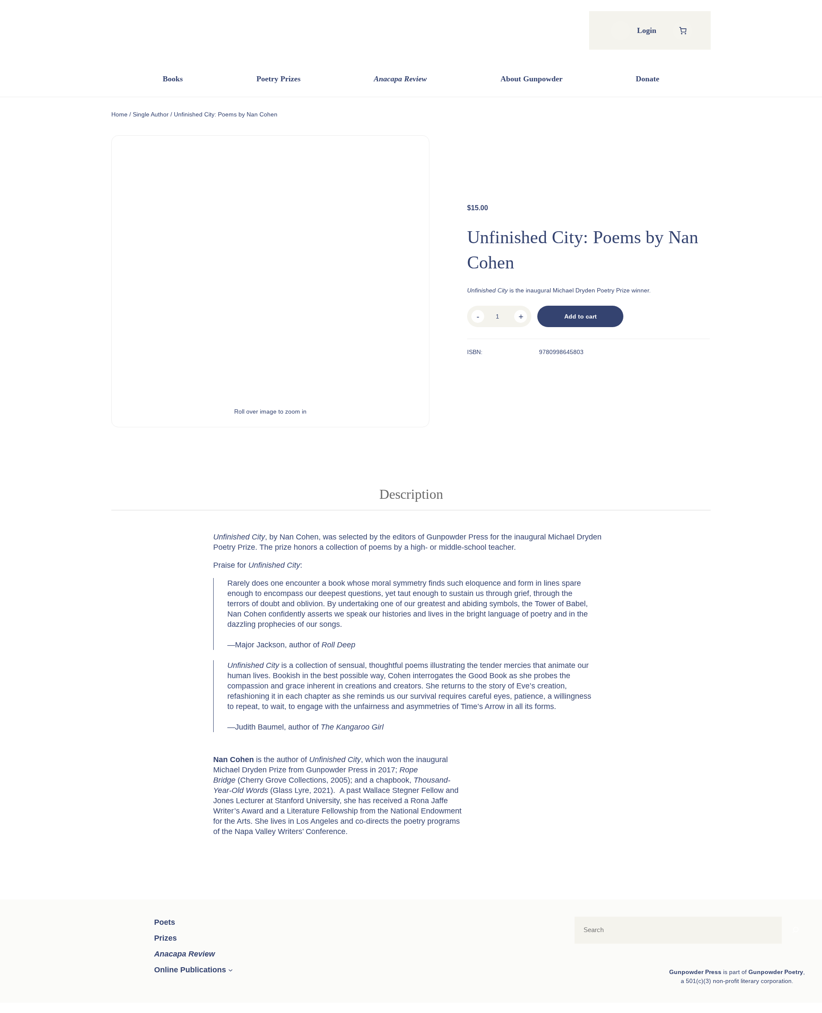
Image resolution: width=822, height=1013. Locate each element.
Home (119, 114)
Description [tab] (411, 494)
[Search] (795, 930)
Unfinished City (335, 759)
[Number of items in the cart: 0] (682, 30)
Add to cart (580, 316)
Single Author (151, 114)
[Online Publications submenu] (230, 970)
